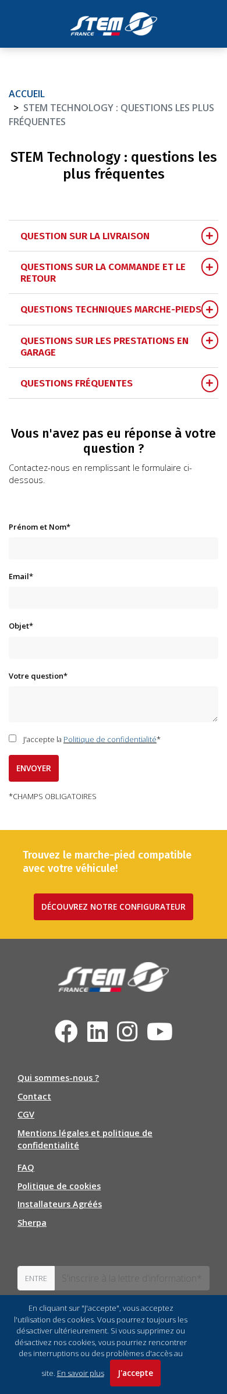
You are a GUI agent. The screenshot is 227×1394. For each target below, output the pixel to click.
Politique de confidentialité (110, 739)
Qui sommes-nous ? (58, 1077)
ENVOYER (33, 768)
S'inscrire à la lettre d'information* (132, 1278)
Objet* (21, 625)
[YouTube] (160, 1036)
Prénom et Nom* (39, 527)
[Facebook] (66, 1032)
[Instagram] (127, 1036)
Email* (21, 576)
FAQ (25, 1167)
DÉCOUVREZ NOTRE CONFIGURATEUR (113, 906)
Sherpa (32, 1222)
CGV (25, 1114)
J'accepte (135, 1372)
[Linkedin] (97, 1036)
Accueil (27, 93)
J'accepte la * (92, 739)
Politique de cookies (59, 1185)
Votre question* (38, 676)
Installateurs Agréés (59, 1203)
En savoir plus (80, 1373)
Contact (34, 1096)
